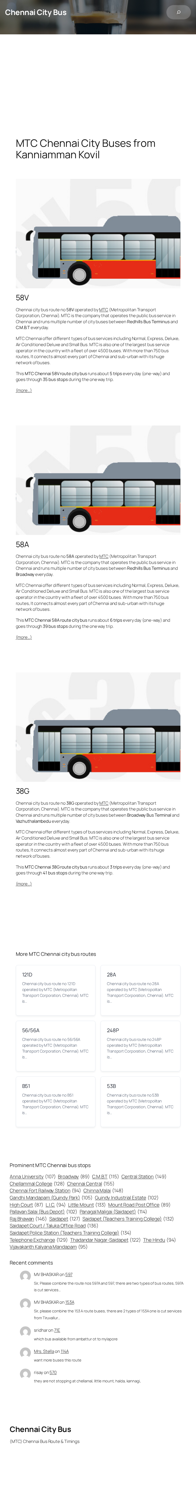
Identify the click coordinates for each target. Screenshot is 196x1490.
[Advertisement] (98, 87)
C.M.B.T (105, 1176)
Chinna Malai (103, 1190)
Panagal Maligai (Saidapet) (113, 1211)
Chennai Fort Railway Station (45, 1190)
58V (22, 297)
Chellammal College (37, 1183)
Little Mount (87, 1204)
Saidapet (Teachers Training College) (128, 1218)
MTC (103, 310)
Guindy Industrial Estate (127, 1197)
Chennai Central (91, 1183)
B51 (26, 1086)
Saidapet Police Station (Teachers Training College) (70, 1232)
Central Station (144, 1176)
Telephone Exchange (39, 1240)
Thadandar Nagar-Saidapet (105, 1240)
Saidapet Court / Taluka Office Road (54, 1225)
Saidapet (64, 1218)
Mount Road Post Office (139, 1204)
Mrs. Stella (44, 1351)
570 (53, 1372)
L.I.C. (56, 1204)
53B (111, 1086)
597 (68, 1274)
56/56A (31, 1030)
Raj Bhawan (28, 1218)
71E (57, 1330)
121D (27, 974)
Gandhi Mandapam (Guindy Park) (51, 1197)
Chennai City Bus (35, 12)
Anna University (33, 1176)
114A (65, 1351)
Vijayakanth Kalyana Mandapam (49, 1246)
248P (113, 1030)
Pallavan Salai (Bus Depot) (43, 1211)
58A (22, 544)
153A (69, 1302)
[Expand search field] (178, 12)
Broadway (74, 1176)
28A (111, 974)
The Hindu (159, 1240)
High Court (26, 1204)
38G (23, 791)
